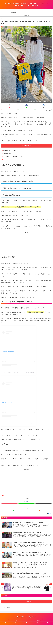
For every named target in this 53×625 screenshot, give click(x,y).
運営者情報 (39, 620)
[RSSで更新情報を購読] (39, 510)
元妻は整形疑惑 (7, 153)
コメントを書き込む (26, 601)
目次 (25, 146)
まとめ (5, 159)
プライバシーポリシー (26, 619)
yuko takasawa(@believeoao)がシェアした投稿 (11, 372)
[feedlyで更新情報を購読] (14, 510)
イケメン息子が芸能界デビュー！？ (12, 156)
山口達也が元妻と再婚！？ (10, 150)
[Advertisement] (26, 245)
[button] (43, 108)
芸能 (3, 495)
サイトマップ (13, 620)
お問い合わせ (43, 619)
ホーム (9, 619)
